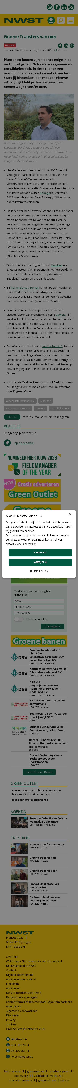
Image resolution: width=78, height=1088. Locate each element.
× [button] (70, 514)
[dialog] (39, 544)
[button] (39, 571)
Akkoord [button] (40, 552)
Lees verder (29, 544)
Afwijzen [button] (40, 562)
